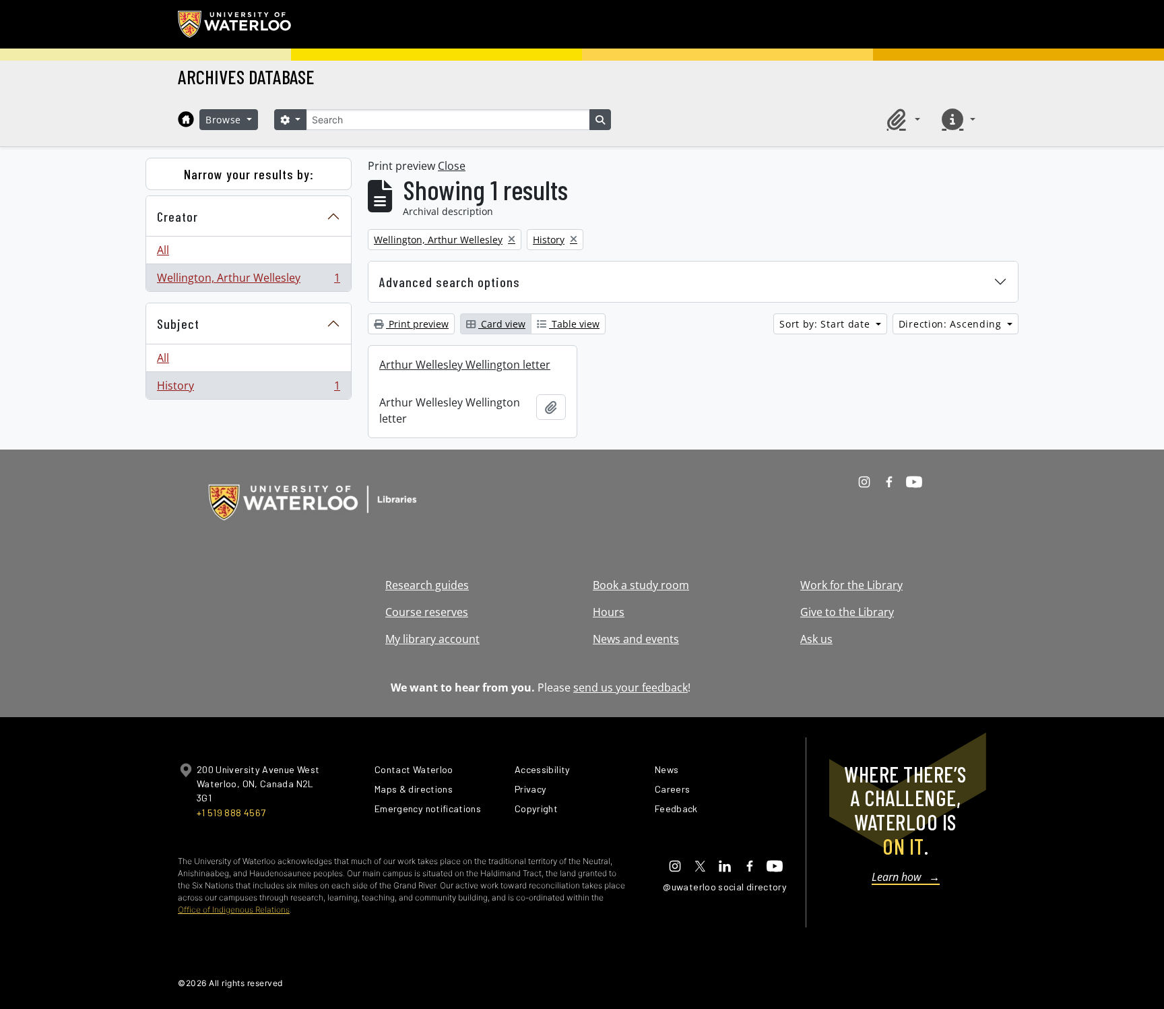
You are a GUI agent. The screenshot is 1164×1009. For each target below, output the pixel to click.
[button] (901, 119)
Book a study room (641, 585)
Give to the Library (847, 612)
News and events (636, 639)
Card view (501, 323)
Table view (574, 323)
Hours (608, 612)
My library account (432, 639)
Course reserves (426, 612)
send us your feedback (630, 687)
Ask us (816, 639)
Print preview (417, 323)
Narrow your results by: (249, 174)
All (163, 250)
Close (451, 165)
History (248, 388)
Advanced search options (449, 282)
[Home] (186, 119)
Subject (178, 323)
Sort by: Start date (826, 323)
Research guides (427, 585)
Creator (177, 216)
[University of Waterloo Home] (235, 24)
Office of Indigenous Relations (234, 910)
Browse (225, 119)
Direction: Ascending (952, 323)
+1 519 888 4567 (231, 812)
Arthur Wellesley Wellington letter (464, 364)
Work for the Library (851, 585)
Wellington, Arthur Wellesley (248, 280)
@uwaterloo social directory (725, 886)
